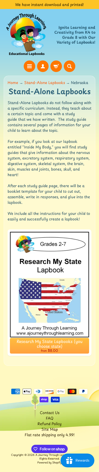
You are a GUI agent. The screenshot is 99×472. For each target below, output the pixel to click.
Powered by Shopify (49, 462)
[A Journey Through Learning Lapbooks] (27, 35)
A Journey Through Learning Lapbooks (59, 455)
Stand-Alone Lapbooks (44, 82)
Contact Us (49, 412)
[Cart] (56, 66)
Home (13, 82)
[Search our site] (69, 66)
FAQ (49, 418)
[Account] (43, 66)
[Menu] (29, 66)
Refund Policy (49, 423)
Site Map (49, 429)
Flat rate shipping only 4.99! (50, 434)
